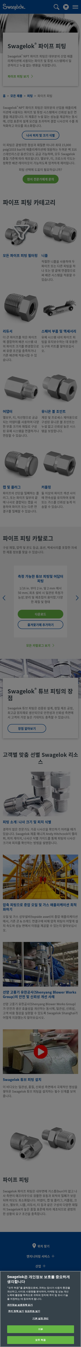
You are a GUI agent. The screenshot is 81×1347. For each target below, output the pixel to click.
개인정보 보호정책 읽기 (20, 1305)
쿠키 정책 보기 (16, 1311)
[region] (40, 1309)
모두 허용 (40, 1340)
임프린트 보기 (32, 1311)
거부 (40, 1329)
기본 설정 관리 (40, 1318)
